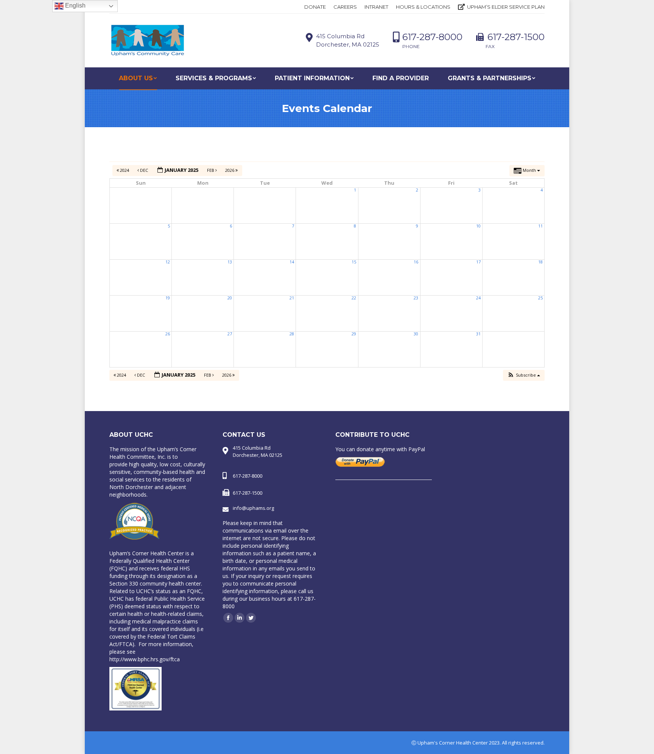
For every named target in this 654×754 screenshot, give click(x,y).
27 (229, 333)
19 (167, 298)
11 (540, 226)
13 (229, 262)
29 (354, 333)
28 (292, 333)
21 (292, 298)
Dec (144, 170)
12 (167, 262)
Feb (211, 170)
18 (540, 262)
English (75, 5)
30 (416, 333)
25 (540, 298)
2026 (230, 170)
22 (354, 298)
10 (478, 226)
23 (416, 298)
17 (478, 262)
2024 (124, 170)
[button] (523, 375)
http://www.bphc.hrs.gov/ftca (144, 659)
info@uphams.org (253, 508)
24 (478, 298)
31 (478, 333)
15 (354, 262)
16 (416, 262)
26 (167, 333)
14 (292, 262)
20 (229, 298)
